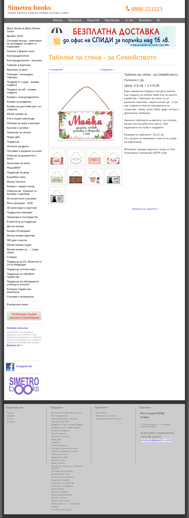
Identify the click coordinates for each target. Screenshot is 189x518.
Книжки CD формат (18, 230)
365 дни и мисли (17, 240)
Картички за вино (17, 69)
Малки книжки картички (21, 235)
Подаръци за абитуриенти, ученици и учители (23, 283)
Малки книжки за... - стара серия (22, 251)
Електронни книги (17, 304)
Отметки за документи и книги (21, 157)
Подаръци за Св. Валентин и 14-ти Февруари (24, 263)
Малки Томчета (16, 181)
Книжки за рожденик (19, 101)
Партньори (112, 20)
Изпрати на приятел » (145, 208)
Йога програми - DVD (20, 203)
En (158, 20)
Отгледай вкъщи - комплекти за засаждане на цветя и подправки (24, 43)
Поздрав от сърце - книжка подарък (23, 83)
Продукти (75, 20)
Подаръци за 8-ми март (21, 269)
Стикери (12, 256)
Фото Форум (101, 413)
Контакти (145, 20)
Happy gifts (13, 137)
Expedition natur (16, 177)
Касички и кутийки (17, 127)
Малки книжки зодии (19, 244)
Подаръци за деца (18, 172)
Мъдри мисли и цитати (106, 416)
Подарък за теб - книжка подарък (21, 91)
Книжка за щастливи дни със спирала (24, 108)
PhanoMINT (14, 167)
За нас (129, 20)
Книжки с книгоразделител (23, 97)
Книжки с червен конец (21, 186)
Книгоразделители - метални (24, 60)
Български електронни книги (108, 419)
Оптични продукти (18, 146)
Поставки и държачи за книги (24, 150)
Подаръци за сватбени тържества (20, 275)
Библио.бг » (15, 345)
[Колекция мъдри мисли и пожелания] (24, 320)
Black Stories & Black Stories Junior (23, 30)
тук (167, 102)
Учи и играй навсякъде (21, 118)
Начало (58, 20)
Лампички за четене (19, 132)
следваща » (107, 69)
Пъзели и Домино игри (20, 51)
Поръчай (93, 20)
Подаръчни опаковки (19, 212)
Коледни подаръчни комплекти (19, 290)
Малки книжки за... (18, 113)
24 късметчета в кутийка (21, 198)
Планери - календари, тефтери (20, 76)
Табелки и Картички (19, 65)
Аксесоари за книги (18, 163)
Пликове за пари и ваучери (23, 123)
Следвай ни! (24, 366)
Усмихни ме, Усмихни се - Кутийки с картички (22, 192)
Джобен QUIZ (15, 35)
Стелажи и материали (20, 296)
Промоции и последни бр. (22, 216)
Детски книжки (15, 226)
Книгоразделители (18, 55)
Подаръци (13, 141)
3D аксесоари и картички (22, 207)
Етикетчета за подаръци (21, 221)
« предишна (55, 69)
